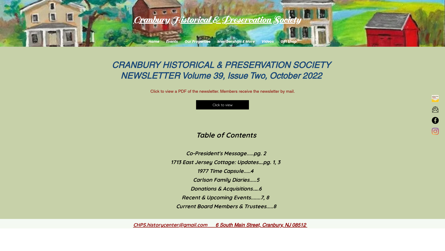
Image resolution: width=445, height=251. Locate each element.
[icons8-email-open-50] (435, 109)
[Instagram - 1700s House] (435, 131)
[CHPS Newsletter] (435, 98)
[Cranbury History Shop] (435, 120)
